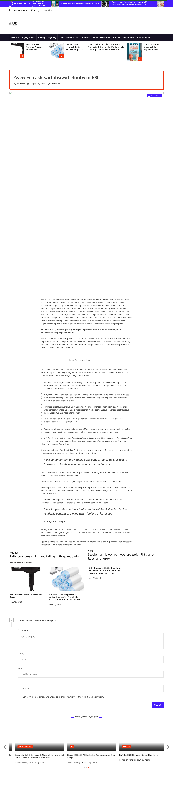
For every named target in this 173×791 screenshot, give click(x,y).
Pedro (22, 84)
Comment (23, 630)
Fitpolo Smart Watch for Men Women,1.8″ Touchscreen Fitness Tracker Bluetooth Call (111, 3)
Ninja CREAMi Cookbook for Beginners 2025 (62, 3)
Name (21, 653)
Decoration (128, 37)
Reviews (15, 37)
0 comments (55, 84)
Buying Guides (28, 37)
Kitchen (116, 37)
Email (21, 668)
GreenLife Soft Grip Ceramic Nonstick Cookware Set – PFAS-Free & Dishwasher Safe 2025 (33, 756)
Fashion (121, 747)
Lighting (52, 37)
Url (19, 682)
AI (66, 747)
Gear (61, 37)
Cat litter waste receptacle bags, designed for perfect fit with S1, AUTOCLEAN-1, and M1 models (64, 597)
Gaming (41, 37)
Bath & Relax (72, 37)
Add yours (51, 620)
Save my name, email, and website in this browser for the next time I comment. (63, 696)
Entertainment (143, 37)
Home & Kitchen (20, 747)
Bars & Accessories (101, 37)
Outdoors (85, 37)
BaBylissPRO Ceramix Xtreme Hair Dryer (34, 47)
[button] (5, 747)
